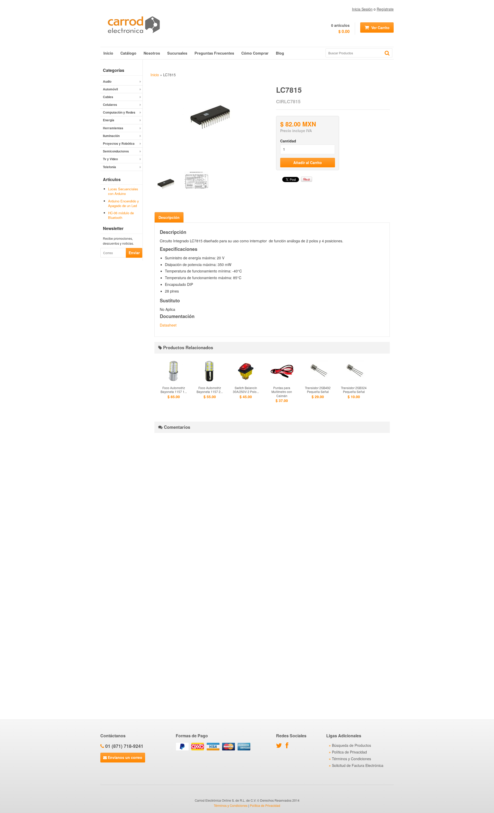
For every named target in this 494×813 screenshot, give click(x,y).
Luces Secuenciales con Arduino (123, 191)
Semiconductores (116, 151)
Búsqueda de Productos (351, 745)
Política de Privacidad (349, 752)
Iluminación (111, 135)
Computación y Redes (119, 112)
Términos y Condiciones (351, 758)
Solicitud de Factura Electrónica (357, 765)
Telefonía (109, 167)
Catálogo (128, 53)
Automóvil (110, 89)
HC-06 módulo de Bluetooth (121, 215)
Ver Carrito (380, 27)
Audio (107, 81)
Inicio (108, 53)
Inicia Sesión (362, 9)
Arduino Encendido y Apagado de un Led (123, 203)
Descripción (169, 217)
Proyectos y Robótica (119, 143)
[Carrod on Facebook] (288, 746)
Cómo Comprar (255, 53)
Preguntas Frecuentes (214, 53)
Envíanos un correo (124, 757)
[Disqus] (272, 501)
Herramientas (113, 128)
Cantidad (288, 140)
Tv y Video (110, 159)
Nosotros (152, 53)
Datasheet (168, 325)
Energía (108, 120)
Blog (280, 53)
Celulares (110, 104)
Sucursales (177, 53)
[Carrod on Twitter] (280, 746)
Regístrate (385, 9)
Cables (108, 97)
